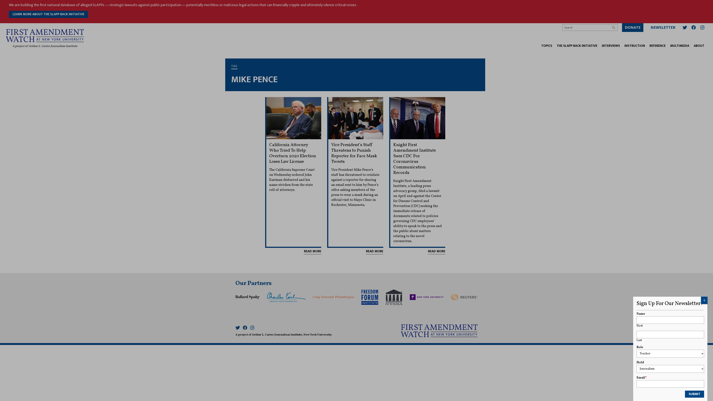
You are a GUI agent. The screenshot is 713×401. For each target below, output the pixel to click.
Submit (694, 394)
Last (639, 340)
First (640, 326)
